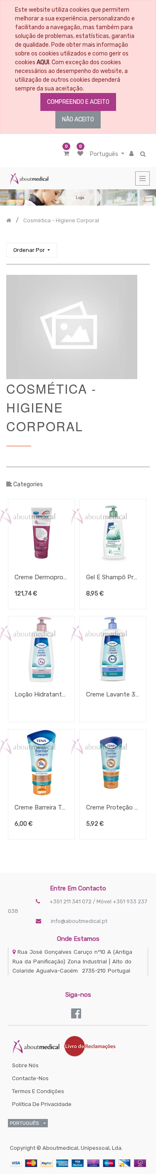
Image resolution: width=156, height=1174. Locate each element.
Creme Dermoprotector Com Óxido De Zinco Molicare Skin (41, 577)
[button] (31, 250)
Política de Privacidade (42, 1104)
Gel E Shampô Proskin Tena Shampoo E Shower (113, 577)
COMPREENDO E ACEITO (78, 102)
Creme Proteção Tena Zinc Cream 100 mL (113, 807)
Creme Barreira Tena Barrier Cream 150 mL (41, 807)
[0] (66, 153)
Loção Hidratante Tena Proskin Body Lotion (41, 694)
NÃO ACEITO (78, 119)
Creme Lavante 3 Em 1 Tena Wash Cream (113, 694)
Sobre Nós (25, 1065)
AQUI (43, 62)
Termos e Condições (38, 1091)
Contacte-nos (30, 1078)
